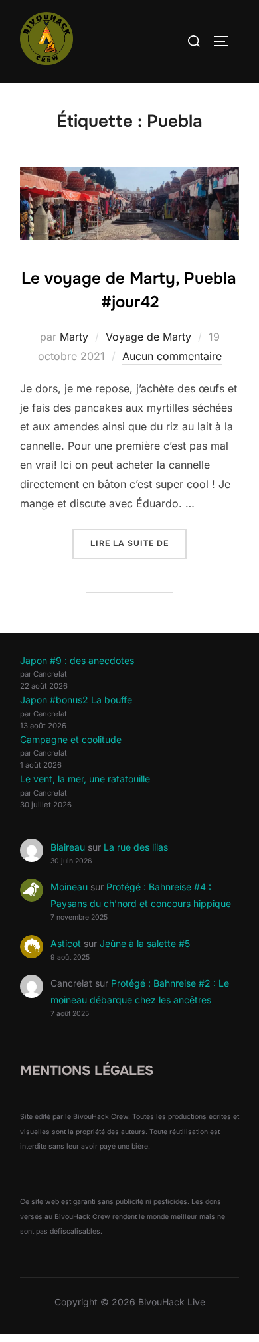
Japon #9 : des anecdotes (77, 660)
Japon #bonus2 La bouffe (76, 699)
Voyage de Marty (148, 336)
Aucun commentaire (172, 356)
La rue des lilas (136, 847)
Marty (74, 336)
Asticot (65, 943)
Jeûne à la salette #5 (145, 943)
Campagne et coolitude (71, 739)
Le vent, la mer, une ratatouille (85, 778)
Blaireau (67, 847)
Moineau (69, 886)
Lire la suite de (138, 542)
